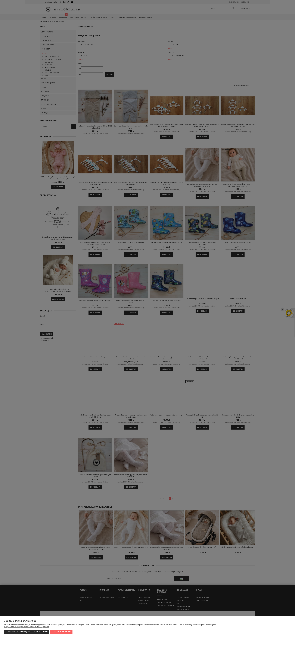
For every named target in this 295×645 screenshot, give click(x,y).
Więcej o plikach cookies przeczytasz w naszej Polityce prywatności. (26, 627)
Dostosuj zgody (41, 632)
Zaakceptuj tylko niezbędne (17, 632)
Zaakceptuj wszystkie (61, 632)
